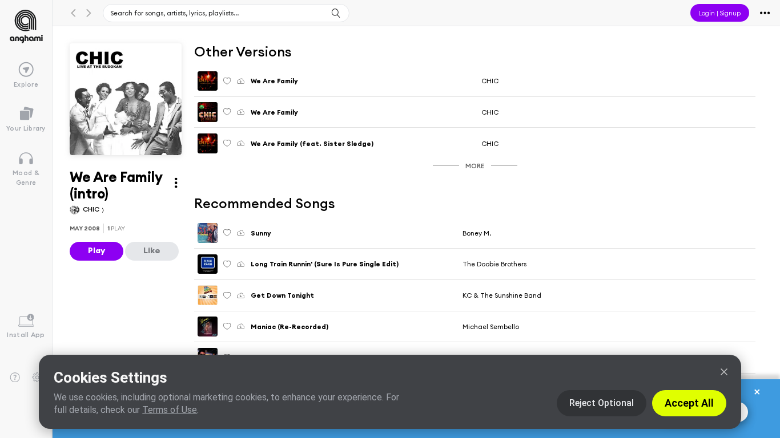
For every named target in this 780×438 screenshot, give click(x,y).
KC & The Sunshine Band (502, 295)
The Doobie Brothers (494, 263)
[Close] (724, 372)
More (474, 165)
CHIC (92, 209)
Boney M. (477, 233)
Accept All (689, 403)
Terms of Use (169, 409)
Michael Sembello (491, 326)
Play (96, 250)
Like (151, 250)
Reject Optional (601, 403)
